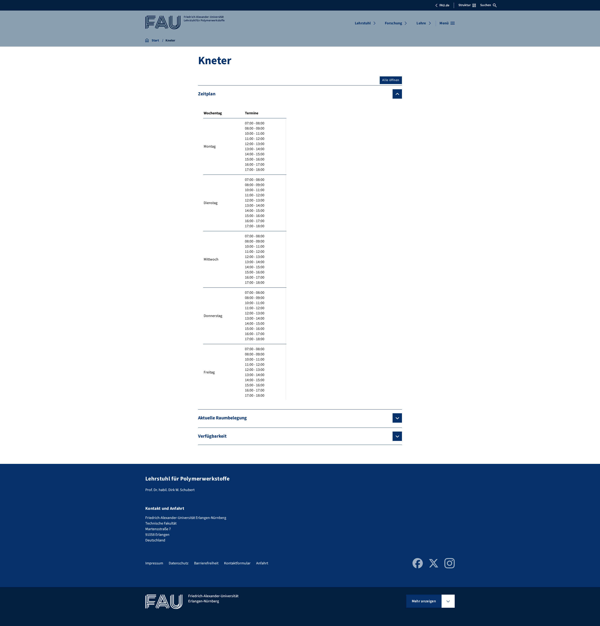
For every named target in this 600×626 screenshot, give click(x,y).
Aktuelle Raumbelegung (222, 418)
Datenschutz (178, 563)
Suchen (485, 5)
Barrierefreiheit (206, 563)
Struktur (464, 5)
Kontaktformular (237, 563)
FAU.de (444, 5)
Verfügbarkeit (212, 436)
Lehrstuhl (363, 23)
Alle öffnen (390, 80)
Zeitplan (206, 94)
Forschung (393, 23)
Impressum (154, 563)
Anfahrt (262, 563)
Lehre (421, 23)
